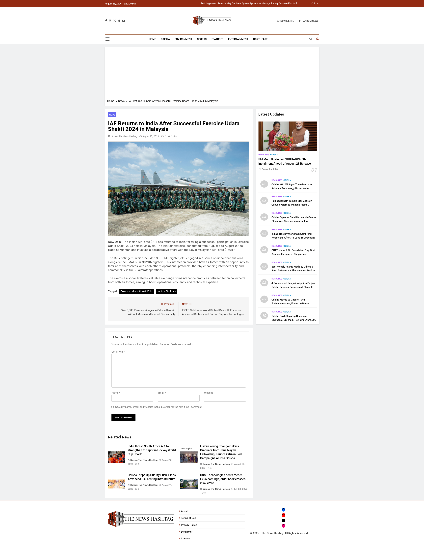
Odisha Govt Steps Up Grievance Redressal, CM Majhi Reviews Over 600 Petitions (293, 320)
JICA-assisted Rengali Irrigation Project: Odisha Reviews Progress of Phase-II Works (293, 287)
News (112, 114)
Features (217, 39)
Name (115, 392)
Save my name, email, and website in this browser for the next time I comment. (158, 406)
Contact (185, 538)
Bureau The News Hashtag (124, 136)
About (184, 511)
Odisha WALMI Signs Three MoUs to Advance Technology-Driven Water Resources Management (291, 188)
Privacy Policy (189, 524)
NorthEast (260, 39)
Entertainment (238, 39)
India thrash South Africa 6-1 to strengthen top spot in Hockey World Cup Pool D (152, 450)
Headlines (263, 154)
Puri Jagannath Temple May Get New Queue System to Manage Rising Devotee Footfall (249, 3)
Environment (183, 39)
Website (208, 392)
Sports (202, 39)
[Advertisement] (212, 74)
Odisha (165, 39)
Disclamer (186, 531)
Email (162, 392)
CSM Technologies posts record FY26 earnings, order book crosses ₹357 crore (222, 479)
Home (152, 39)
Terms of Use (188, 518)
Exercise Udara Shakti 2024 (136, 291)
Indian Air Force (167, 291)
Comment (118, 351)
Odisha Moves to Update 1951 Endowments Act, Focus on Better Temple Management (290, 303)
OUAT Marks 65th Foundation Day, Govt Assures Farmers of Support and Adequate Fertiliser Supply (293, 254)
